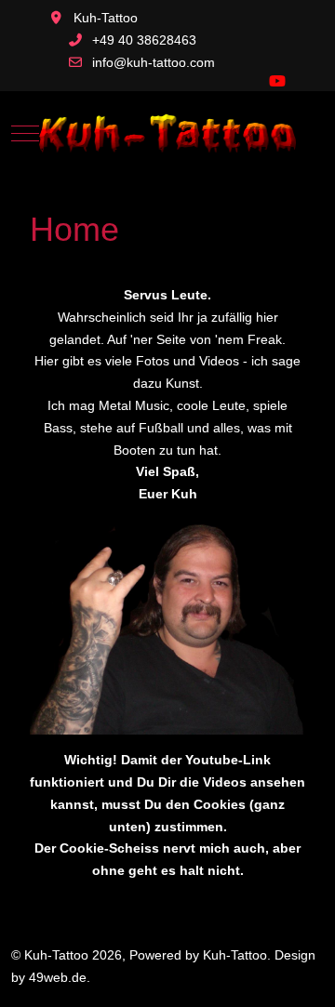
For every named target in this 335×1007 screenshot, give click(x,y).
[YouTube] (277, 81)
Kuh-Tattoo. (237, 954)
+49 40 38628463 (144, 40)
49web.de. (59, 977)
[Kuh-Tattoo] (167, 132)
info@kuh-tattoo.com (153, 62)
